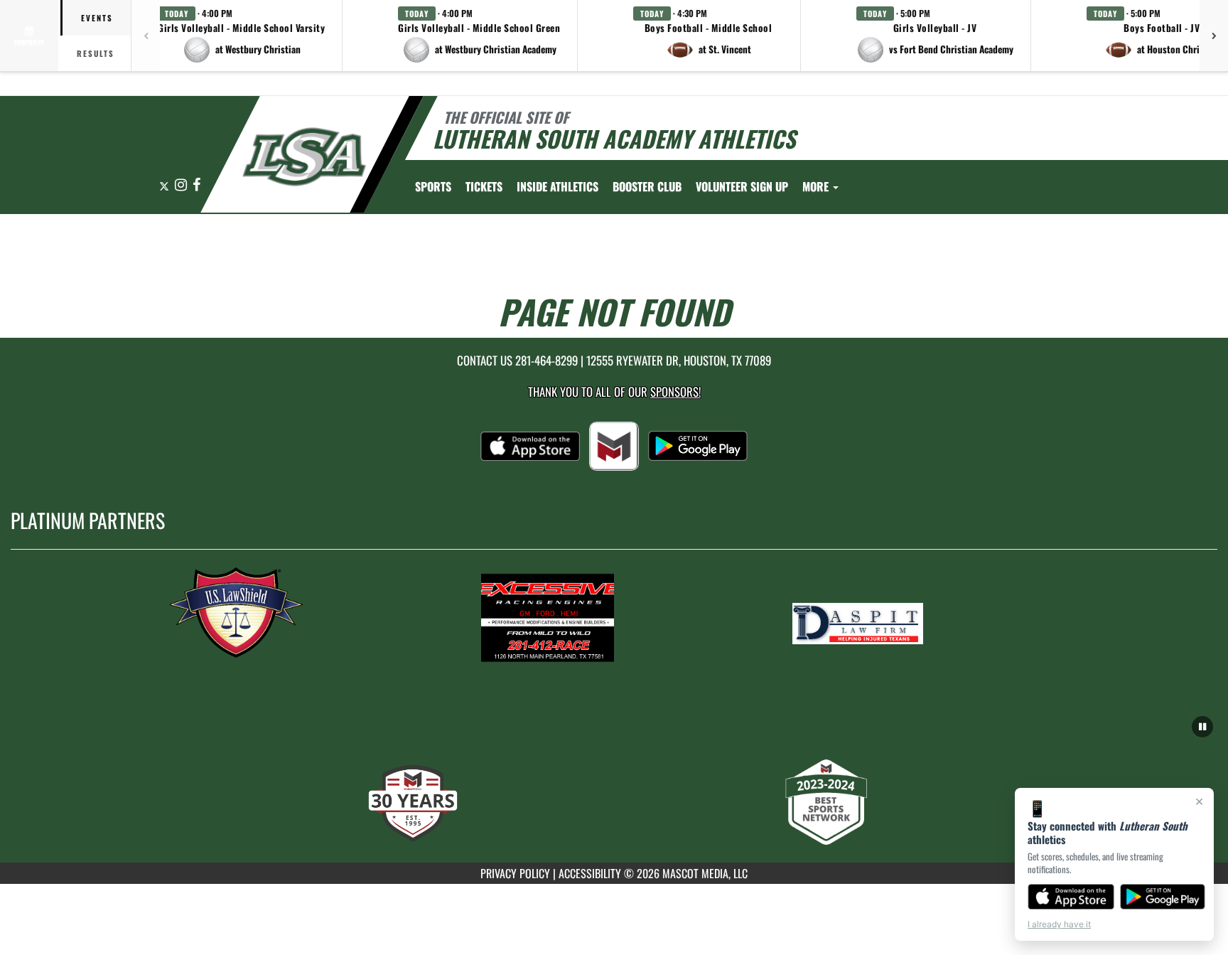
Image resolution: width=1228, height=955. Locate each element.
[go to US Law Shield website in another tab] (302, 617)
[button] (242, 35)
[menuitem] (484, 186)
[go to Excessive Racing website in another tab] (614, 617)
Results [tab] (95, 53)
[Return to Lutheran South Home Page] (303, 156)
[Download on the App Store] (1071, 896)
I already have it (1059, 924)
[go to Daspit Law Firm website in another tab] (925, 617)
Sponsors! (675, 391)
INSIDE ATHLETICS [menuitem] (557, 186)
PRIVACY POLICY (515, 873)
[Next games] (1214, 35)
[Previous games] (145, 35)
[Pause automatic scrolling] (1202, 726)
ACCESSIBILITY (590, 873)
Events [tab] (97, 17)
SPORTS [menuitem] (433, 186)
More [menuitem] (816, 186)
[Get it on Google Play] (1163, 896)
